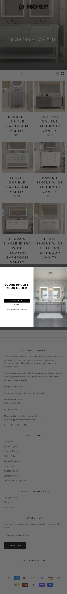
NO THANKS (17, 304)
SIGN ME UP (16, 300)
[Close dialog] (65, 269)
